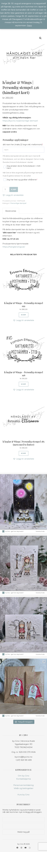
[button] (40, 38)
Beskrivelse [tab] (10, 211)
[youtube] (26, 848)
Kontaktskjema (23, 779)
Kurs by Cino (23, 794)
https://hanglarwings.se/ (14, 247)
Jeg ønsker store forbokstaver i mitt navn (23, 167)
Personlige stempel (18, 203)
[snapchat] (30, 848)
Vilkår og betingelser (23, 788)
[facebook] (18, 848)
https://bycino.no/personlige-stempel (20, 121)
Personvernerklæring (23, 785)
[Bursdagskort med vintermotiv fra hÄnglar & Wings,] (23, 626)
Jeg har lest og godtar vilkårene (20, 179)
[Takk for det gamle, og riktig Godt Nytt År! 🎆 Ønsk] (23, 503)
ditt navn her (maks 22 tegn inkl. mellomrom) (23, 144)
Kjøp (13, 189)
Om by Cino (23, 775)
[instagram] (21, 848)
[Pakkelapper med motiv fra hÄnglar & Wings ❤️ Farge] (23, 688)
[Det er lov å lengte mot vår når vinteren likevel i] (23, 565)
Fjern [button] (29, 25)
